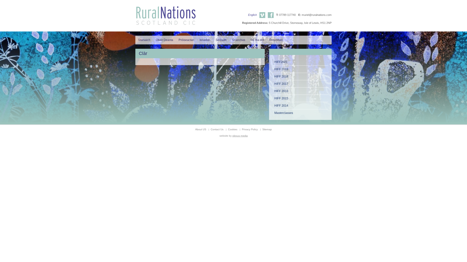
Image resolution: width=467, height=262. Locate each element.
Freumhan (276, 39)
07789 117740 (287, 14)
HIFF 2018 (281, 76)
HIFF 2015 (281, 98)
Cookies (232, 129)
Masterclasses (283, 112)
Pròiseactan (186, 39)
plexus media (240, 135)
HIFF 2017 (281, 83)
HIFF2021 (280, 61)
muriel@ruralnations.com (317, 14)
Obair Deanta (164, 39)
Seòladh (221, 39)
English (252, 14)
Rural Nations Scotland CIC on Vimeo (262, 15)
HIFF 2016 (281, 91)
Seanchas (238, 39)
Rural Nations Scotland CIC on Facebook (271, 15)
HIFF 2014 (281, 105)
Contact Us (217, 129)
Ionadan (205, 39)
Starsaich (144, 39)
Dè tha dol (257, 39)
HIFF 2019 (281, 69)
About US (200, 129)
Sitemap (267, 129)
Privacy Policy (250, 129)
